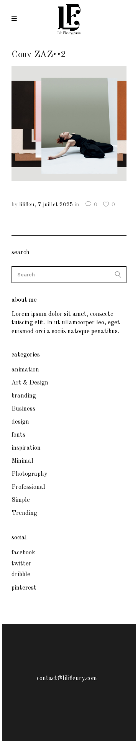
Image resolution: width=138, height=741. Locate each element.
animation (25, 370)
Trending (24, 513)
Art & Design (30, 383)
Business (23, 409)
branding (24, 396)
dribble (21, 575)
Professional (28, 487)
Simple (21, 500)
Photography (29, 474)
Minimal (22, 461)
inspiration (26, 448)
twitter (21, 564)
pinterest (24, 588)
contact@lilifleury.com (67, 678)
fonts (18, 435)
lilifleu (26, 205)
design (20, 422)
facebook (23, 553)
